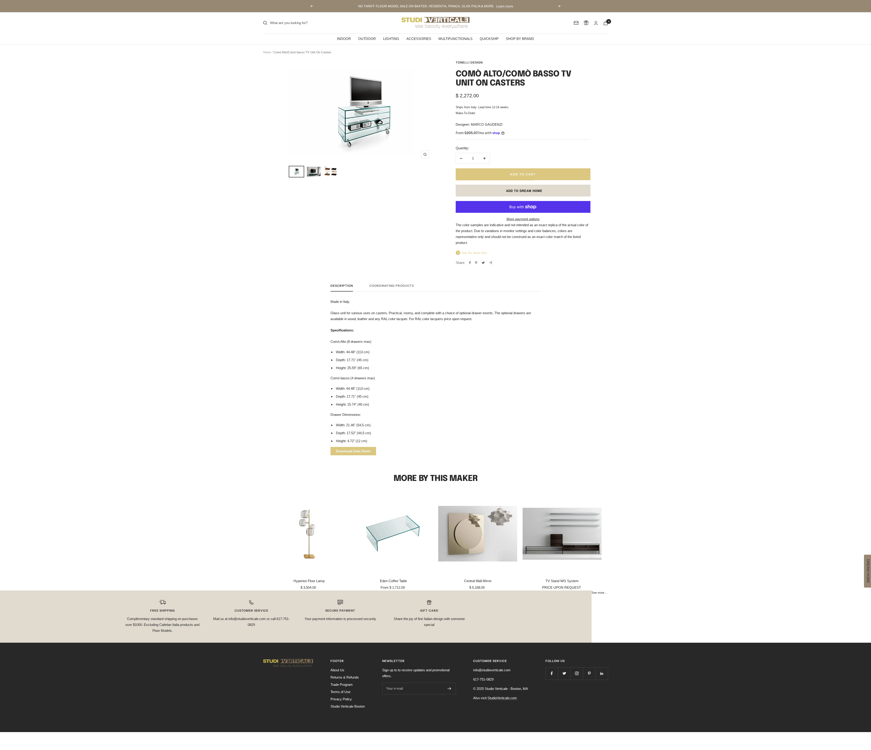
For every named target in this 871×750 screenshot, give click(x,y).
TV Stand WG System (562, 581)
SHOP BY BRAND (520, 39)
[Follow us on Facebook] (552, 673)
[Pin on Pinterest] (476, 262)
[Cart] (605, 23)
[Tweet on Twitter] (483, 262)
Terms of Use (340, 692)
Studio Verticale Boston (347, 706)
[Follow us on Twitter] (564, 673)
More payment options (523, 219)
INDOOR (344, 39)
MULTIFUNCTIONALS (455, 39)
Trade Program (341, 684)
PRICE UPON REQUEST (561, 587)
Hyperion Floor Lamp (309, 581)
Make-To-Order (465, 113)
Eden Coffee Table (393, 581)
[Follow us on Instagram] (576, 673)
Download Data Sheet (353, 451)
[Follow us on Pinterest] (589, 673)
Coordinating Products (391, 285)
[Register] (449, 688)
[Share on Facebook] (470, 262)
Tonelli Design (469, 62)
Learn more (504, 6)
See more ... (600, 592)
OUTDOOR (367, 39)
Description (341, 285)
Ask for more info (474, 253)
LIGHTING (391, 39)
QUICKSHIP (489, 39)
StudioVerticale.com (502, 698)
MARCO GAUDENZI (486, 124)
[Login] (596, 23)
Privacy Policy (341, 699)
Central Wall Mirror (478, 581)
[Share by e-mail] (490, 262)
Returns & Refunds (344, 677)
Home (267, 52)
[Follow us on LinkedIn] (601, 673)
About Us (337, 670)
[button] (523, 190)
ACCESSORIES (418, 39)
